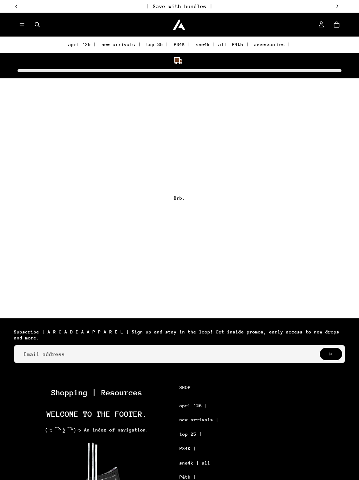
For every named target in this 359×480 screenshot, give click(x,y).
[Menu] (22, 25)
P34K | (182, 44)
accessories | (272, 44)
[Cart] (336, 24)
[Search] (37, 24)
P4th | (240, 44)
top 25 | (157, 44)
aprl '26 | (82, 44)
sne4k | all (211, 44)
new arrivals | (121, 44)
